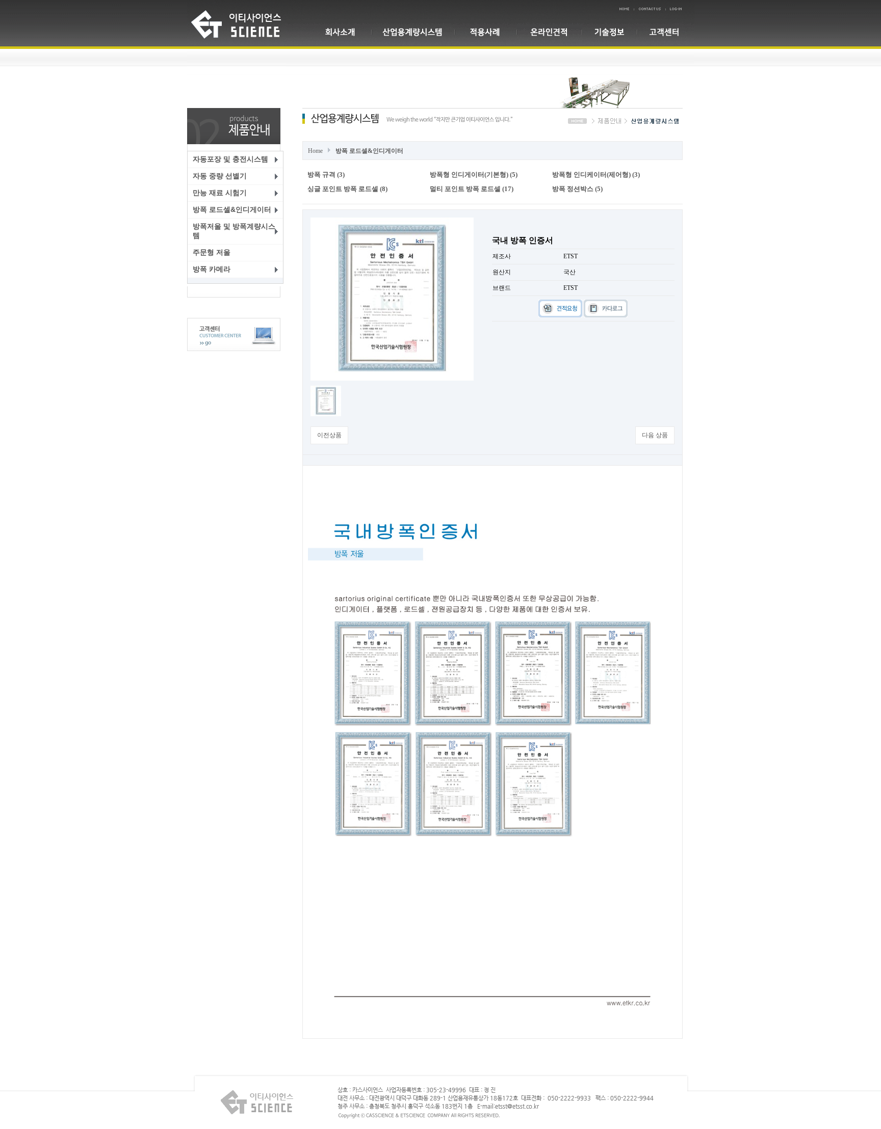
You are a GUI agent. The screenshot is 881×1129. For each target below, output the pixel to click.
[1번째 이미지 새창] (325, 400)
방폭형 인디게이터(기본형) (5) (473, 174)
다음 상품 (655, 435)
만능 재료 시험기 (220, 193)
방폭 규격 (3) (326, 174)
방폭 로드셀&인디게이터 (232, 209)
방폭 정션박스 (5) (577, 189)
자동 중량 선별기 (220, 176)
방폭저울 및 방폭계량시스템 (234, 230)
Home (315, 150)
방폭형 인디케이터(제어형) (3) (596, 174)
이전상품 (329, 435)
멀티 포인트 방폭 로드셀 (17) (471, 189)
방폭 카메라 (211, 269)
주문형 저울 (211, 252)
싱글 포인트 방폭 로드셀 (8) (347, 189)
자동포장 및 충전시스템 (230, 159)
